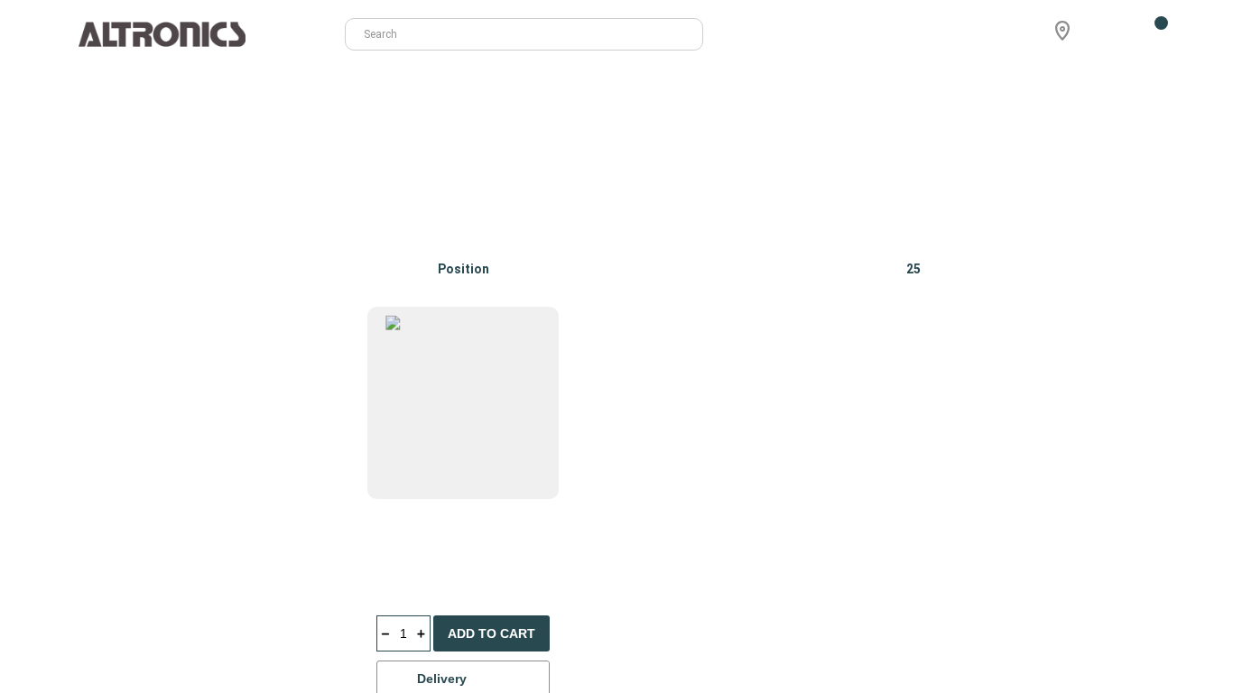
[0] (1150, 34)
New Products (949, 89)
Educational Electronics (194, 212)
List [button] (1148, 268)
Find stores (1126, 89)
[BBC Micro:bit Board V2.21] (663, 403)
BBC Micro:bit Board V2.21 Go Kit (855, 550)
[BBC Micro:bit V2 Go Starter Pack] (1063, 403)
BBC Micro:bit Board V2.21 (655, 540)
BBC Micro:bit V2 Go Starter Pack (1059, 550)
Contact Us (1041, 89)
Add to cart (491, 633)
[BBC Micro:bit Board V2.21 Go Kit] (863, 403)
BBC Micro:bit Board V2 (446, 540)
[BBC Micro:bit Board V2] (463, 403)
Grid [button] (1092, 268)
